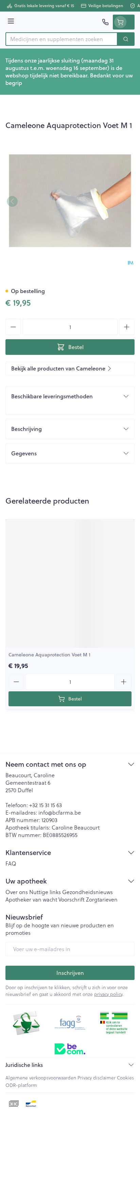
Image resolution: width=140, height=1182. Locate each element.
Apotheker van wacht (31, 899)
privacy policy (108, 994)
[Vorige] (12, 201)
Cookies (125, 1077)
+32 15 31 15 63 (45, 805)
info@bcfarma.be (59, 812)
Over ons (16, 892)
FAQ (10, 863)
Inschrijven (70, 973)
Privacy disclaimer (96, 1077)
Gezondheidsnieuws (87, 892)
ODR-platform (21, 1085)
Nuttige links (45, 892)
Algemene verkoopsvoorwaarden (40, 1077)
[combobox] (61, 39)
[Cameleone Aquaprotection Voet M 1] (70, 584)
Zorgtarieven (102, 899)
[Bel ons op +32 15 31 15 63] (105, 22)
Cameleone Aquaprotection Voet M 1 (49, 654)
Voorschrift (71, 899)
